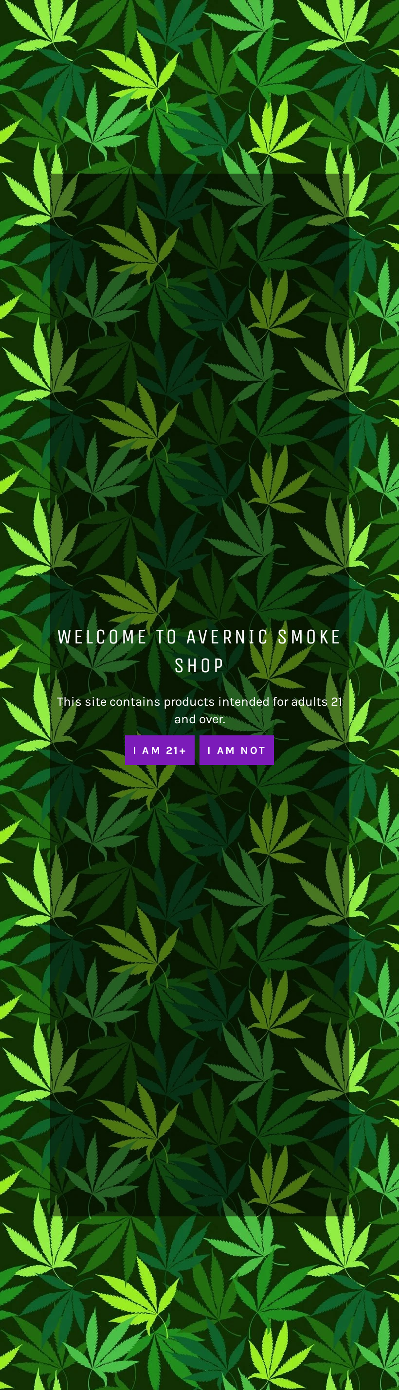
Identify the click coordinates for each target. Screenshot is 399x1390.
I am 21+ (160, 750)
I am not (236, 750)
